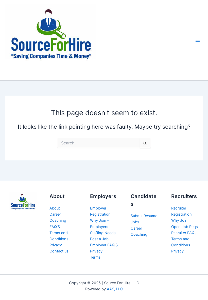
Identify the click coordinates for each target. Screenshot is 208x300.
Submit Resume (144, 216)
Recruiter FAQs (184, 233)
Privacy (55, 245)
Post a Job (99, 239)
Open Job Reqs (184, 226)
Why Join (179, 220)
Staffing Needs (103, 233)
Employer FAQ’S (104, 245)
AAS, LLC (115, 289)
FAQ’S (54, 226)
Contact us (58, 251)
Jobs (135, 222)
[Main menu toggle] (197, 40)
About (54, 208)
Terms (95, 257)
